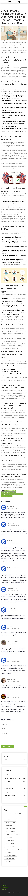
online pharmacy (9, 834)
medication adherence (10, 831)
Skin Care (15, 785)
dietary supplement (10, 858)
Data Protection (4, 887)
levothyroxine (8, 861)
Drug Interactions (15, 792)
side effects (19, 849)
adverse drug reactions (10, 828)
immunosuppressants (10, 843)
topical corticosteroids (10, 846)
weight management (10, 849)
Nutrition (15, 799)
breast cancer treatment (11, 855)
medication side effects (7, 496)
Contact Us (3, 889)
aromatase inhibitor (10, 852)
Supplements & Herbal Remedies (15, 778)
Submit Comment (7, 746)
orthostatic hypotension (10, 490)
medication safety (18, 813)
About (2, 880)
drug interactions (9, 837)
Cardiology (15, 781)
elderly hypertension (18, 494)
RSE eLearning (14, 2)
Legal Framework (15, 788)
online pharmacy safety (10, 819)
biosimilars (18, 834)
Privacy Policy (4, 885)
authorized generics (10, 840)
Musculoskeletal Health (15, 795)
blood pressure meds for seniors (8, 492)
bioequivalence (9, 825)
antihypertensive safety (7, 494)
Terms (2, 883)
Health (15, 774)
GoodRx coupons (9, 816)
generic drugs (8, 813)
